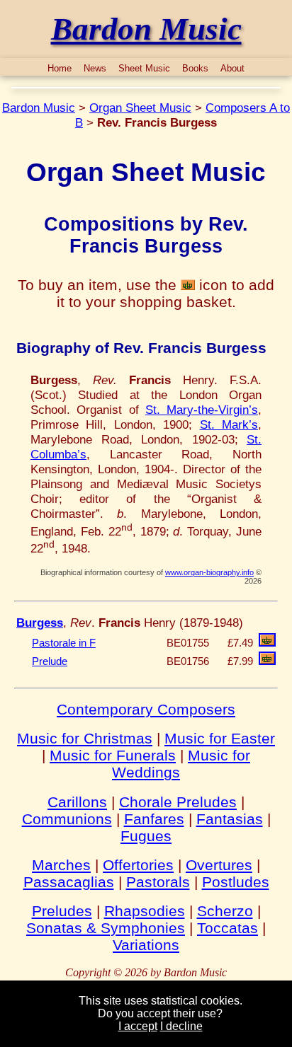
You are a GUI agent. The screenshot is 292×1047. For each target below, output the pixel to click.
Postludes (235, 882)
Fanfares (154, 819)
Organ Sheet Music (140, 107)
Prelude (49, 661)
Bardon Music (38, 107)
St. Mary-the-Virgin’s (201, 410)
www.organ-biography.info (209, 572)
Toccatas (227, 928)
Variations (146, 945)
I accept (137, 1026)
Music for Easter (219, 738)
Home (59, 68)
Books (195, 68)
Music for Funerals (113, 755)
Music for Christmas (84, 738)
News (95, 68)
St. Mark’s (229, 424)
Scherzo (225, 911)
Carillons (77, 802)
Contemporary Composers (146, 709)
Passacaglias (68, 882)
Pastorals (158, 882)
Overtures (219, 865)
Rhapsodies (144, 911)
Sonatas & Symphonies (105, 928)
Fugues (146, 836)
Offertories (138, 865)
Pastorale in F (64, 643)
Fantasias (229, 819)
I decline (181, 1026)
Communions (67, 819)
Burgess (39, 622)
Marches (61, 865)
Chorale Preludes (178, 802)
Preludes (62, 911)
